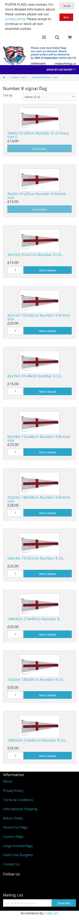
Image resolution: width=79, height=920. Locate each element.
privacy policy (15, 19)
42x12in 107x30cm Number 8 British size (38, 317)
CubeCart (51, 913)
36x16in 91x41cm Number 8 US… (35, 254)
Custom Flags (13, 836)
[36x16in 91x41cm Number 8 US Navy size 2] (39, 240)
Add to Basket (47, 270)
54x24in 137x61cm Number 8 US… (36, 558)
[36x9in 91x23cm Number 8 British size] (39, 179)
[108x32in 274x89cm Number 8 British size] (39, 605)
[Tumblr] (8, 883)
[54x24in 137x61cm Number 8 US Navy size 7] (39, 544)
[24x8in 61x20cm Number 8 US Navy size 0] (39, 119)
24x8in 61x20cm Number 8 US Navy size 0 (38, 135)
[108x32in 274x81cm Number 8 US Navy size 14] (39, 726)
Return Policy (13, 818)
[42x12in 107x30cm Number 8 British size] (39, 301)
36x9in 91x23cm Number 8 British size (36, 195)
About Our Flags (15, 827)
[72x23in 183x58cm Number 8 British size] (39, 483)
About (7, 781)
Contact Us (11, 864)
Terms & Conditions (18, 800)
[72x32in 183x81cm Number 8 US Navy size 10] (39, 665)
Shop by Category (59, 69)
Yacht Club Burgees (18, 855)
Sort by (7, 95)
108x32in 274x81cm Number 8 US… (37, 740)
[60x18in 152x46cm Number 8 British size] (39, 422)
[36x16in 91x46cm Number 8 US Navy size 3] (39, 362)
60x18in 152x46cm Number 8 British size (38, 438)
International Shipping (20, 809)
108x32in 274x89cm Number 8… (34, 618)
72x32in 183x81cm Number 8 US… (36, 679)
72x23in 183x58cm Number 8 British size (38, 499)
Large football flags (18, 846)
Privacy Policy (13, 790)
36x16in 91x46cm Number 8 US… (35, 376)
